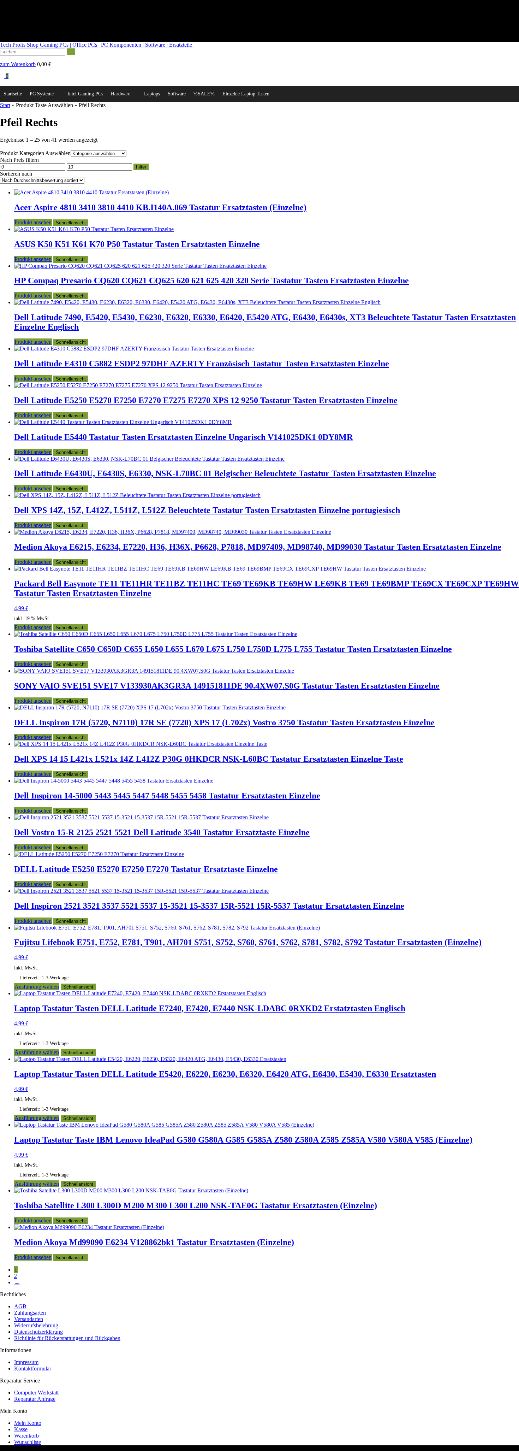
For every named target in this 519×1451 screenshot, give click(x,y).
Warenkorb (26, 1436)
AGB (20, 1306)
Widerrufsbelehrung (36, 1325)
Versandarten (28, 1319)
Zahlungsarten (30, 1313)
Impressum (26, 1362)
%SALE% (204, 93)
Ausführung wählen (36, 987)
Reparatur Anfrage (34, 1399)
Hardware (120, 93)
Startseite (13, 93)
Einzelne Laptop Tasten (245, 93)
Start (5, 105)
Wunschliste (27, 1442)
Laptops (152, 93)
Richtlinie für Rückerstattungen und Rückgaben (67, 1338)
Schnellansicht (71, 222)
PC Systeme (42, 93)
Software (177, 93)
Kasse (21, 1429)
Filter (141, 167)
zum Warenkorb (18, 64)
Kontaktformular (32, 1369)
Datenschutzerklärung (38, 1332)
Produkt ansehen (33, 222)
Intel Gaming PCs (85, 93)
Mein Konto (27, 1423)
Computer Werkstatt (36, 1393)
